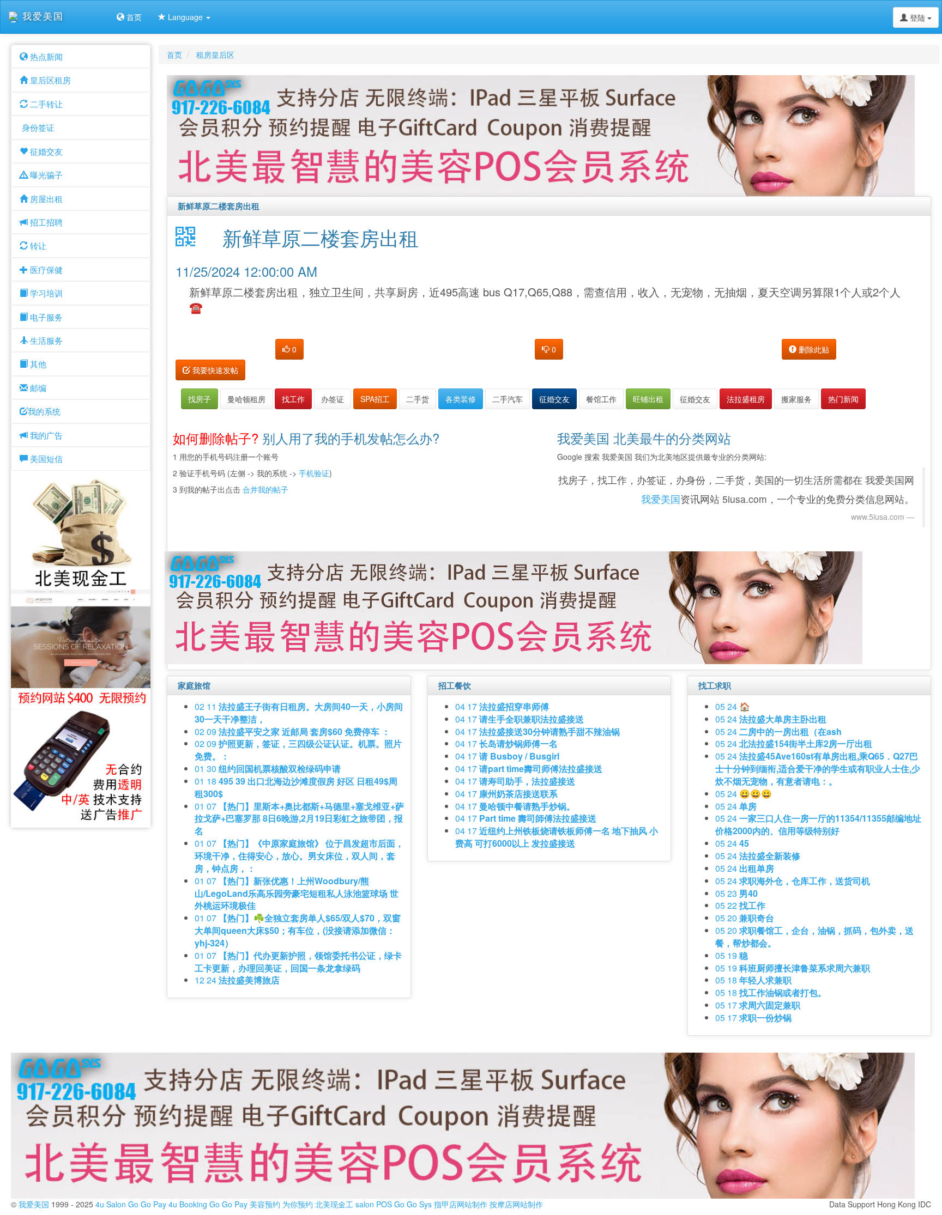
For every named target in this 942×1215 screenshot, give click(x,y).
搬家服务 (796, 398)
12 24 (237, 980)
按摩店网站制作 (516, 1204)
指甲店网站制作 (460, 1204)
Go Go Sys (413, 1204)
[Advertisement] (371, 524)
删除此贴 (812, 349)
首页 (133, 16)
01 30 (268, 768)
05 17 (757, 1005)
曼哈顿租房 (246, 398)
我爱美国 (660, 499)
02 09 (292, 731)
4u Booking (187, 1204)
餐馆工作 (601, 398)
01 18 (296, 787)
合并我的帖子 (265, 489)
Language (185, 16)
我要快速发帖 (214, 369)
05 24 (732, 706)
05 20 (744, 918)
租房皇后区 (215, 54)
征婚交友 (554, 398)
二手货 (417, 398)
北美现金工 (334, 1204)
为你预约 (297, 1204)
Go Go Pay (147, 1204)
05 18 (753, 980)
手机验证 (314, 472)
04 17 (502, 706)
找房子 (199, 398)
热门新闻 (843, 398)
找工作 (293, 398)
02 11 (299, 712)
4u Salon (110, 1204)
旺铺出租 (648, 398)
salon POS (373, 1204)
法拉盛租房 (746, 398)
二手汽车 (507, 398)
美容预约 (265, 1204)
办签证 (332, 398)
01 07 (299, 818)
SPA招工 (375, 398)
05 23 (736, 893)
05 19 (731, 955)
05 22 (740, 905)
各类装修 (460, 398)
